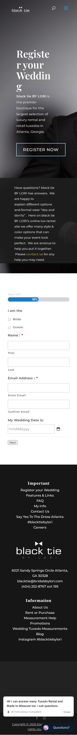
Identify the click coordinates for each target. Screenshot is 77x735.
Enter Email (17, 395)
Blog (40, 634)
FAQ (40, 501)
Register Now (41, 149)
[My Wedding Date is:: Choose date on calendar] (58, 429)
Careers (39, 527)
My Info (40, 506)
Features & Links (40, 495)
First (11, 352)
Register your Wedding (40, 490)
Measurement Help (40, 618)
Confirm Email (19, 411)
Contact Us (40, 511)
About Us (40, 607)
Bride (17, 319)
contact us (34, 254)
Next (12, 442)
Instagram (40, 639)
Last (11, 369)
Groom (18, 327)
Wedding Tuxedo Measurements (40, 629)
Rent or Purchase (40, 613)
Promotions (40, 623)
